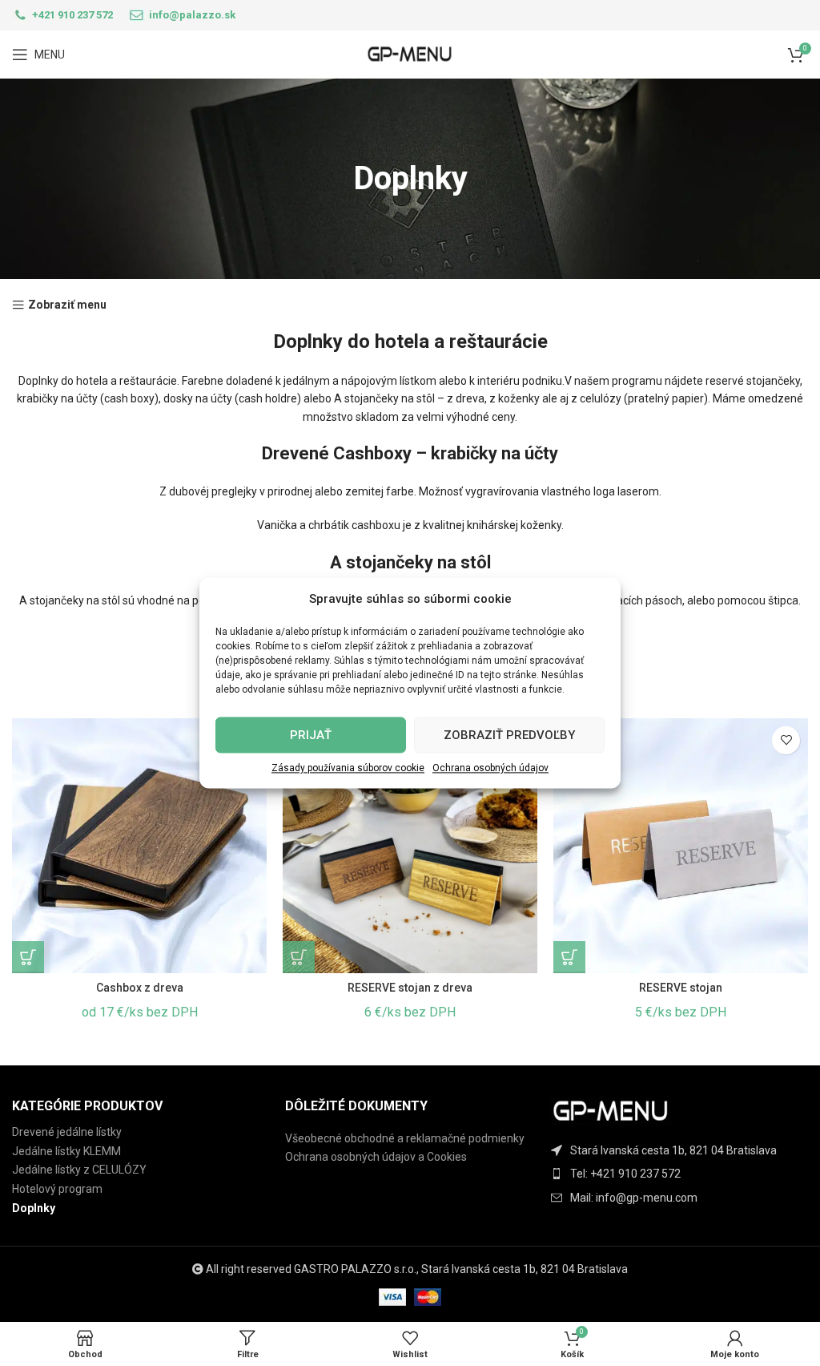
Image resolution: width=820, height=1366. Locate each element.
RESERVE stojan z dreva (410, 987)
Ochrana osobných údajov (490, 768)
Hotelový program (57, 1188)
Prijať (311, 735)
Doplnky (33, 1208)
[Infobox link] (62, 15)
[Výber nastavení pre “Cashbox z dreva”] (28, 957)
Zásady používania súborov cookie (347, 768)
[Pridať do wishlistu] (786, 740)
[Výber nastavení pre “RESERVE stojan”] (569, 957)
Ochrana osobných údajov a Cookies (376, 1156)
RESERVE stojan (680, 987)
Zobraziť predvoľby (509, 735)
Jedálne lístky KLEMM (66, 1151)
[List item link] (683, 1173)
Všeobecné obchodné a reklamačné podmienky (405, 1138)
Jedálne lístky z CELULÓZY (79, 1169)
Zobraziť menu (67, 305)
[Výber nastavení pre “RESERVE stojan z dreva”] (299, 957)
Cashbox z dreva (139, 987)
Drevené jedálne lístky (67, 1132)
